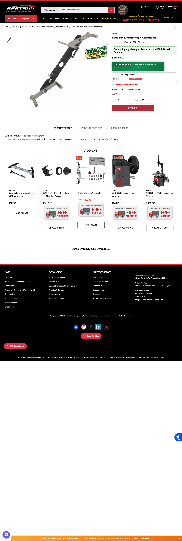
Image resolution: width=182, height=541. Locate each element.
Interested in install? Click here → (126, 84)
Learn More (160, 357)
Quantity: (116, 94)
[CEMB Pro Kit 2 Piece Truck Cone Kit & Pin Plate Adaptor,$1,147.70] (56, 171)
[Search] (111, 10)
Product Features (91, 128)
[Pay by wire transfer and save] (96, 52)
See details (145, 538)
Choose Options (56, 228)
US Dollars (170, 17)
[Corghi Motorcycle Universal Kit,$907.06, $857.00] (91, 171)
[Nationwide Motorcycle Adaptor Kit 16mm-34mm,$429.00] (22, 171)
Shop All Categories (21, 19)
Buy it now (133, 108)
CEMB (114, 34)
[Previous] (171, 27)
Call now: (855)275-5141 (141, 20)
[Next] (175, 27)
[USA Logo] (122, 10)
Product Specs (119, 128)
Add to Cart (140, 100)
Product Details (63, 128)
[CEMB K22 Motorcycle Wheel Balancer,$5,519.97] (125, 171)
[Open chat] (6, 535)
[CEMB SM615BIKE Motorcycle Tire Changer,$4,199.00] (160, 171)
